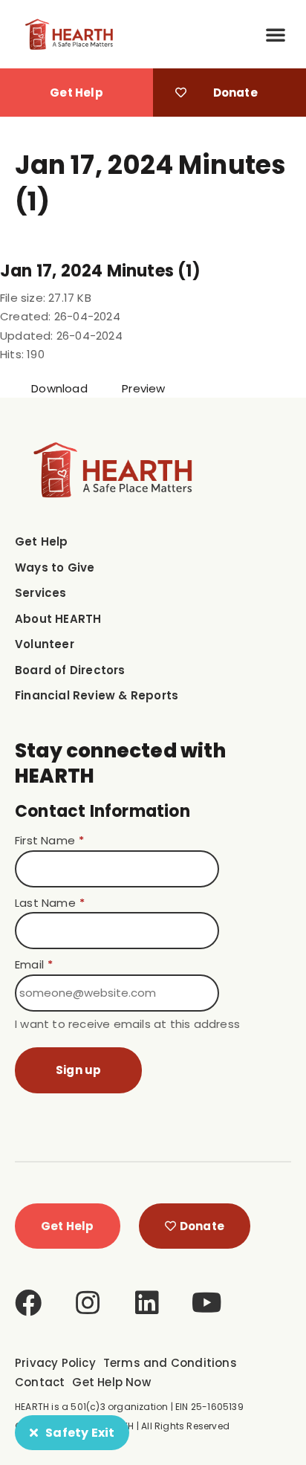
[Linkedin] (147, 1303)
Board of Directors (70, 670)
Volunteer (44, 644)
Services (41, 593)
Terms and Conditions (170, 1363)
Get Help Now (111, 1382)
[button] (275, 34)
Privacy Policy (55, 1363)
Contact (40, 1382)
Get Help (41, 541)
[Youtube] (207, 1303)
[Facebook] (28, 1303)
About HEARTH (58, 619)
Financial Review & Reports (96, 695)
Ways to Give (54, 567)
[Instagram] (87, 1303)
